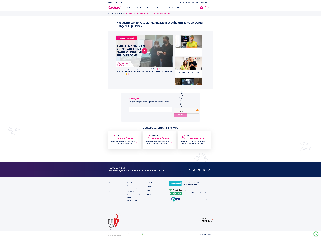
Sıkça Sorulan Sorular (188, 2)
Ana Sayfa (110, 13)
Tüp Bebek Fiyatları (132, 200)
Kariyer (109, 191)
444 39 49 (111, 2)
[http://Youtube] (199, 170)
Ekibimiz (149, 186)
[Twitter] (127, 2)
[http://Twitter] (209, 170)
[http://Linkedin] (204, 170)
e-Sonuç (209, 7)
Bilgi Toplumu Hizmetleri (205, 234)
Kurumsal (110, 185)
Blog (148, 190)
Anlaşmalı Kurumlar (112, 188)
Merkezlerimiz (150, 8)
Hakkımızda (130, 8)
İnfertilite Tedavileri (131, 188)
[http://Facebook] (189, 170)
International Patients (202, 2)
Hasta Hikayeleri (119, 13)
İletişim (179, 8)
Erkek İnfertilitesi (131, 191)
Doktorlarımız (159, 8)
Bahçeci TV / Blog (169, 8)
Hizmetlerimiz (140, 8)
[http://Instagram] (194, 170)
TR (212, 2)
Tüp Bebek (130, 185)
